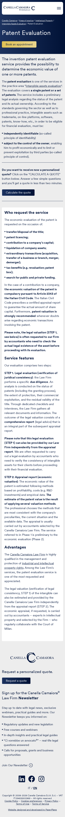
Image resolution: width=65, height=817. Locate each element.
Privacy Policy (51, 801)
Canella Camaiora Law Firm (27, 554)
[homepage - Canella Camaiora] (32, 658)
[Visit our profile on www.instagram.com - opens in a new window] (41, 779)
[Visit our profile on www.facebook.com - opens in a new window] (31, 779)
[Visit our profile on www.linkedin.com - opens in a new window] (22, 779)
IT (29, 788)
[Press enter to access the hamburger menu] (59, 8)
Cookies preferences (31, 801)
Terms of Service (40, 804)
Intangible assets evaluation (43, 86)
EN (35, 788)
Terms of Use (22, 804)
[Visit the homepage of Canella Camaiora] (19, 8)
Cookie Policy (11, 801)
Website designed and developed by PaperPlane (32, 809)
